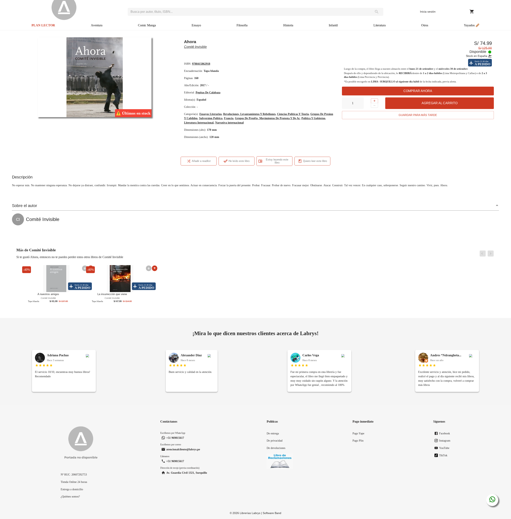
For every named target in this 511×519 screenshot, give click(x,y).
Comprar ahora (417, 91)
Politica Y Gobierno (313, 118)
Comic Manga (147, 25)
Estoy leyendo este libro (277, 161)
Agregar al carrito (440, 103)
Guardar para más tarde (418, 115)
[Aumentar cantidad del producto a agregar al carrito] (374, 100)
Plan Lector (43, 25)
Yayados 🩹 (471, 25)
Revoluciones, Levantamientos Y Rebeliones (249, 114)
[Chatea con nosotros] (492, 500)
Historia (288, 25)
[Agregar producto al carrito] (154, 268)
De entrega (273, 433)
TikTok (443, 455)
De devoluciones (276, 448)
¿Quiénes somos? (70, 496)
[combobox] (249, 12)
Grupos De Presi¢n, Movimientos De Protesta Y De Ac (267, 118)
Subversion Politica (210, 118)
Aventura (96, 25)
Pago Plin (358, 440)
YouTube (444, 448)
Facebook (444, 433)
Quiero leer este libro (315, 160)
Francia (228, 118)
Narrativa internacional (229, 122)
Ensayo (196, 25)
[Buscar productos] (376, 12)
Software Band (272, 513)
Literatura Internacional (199, 122)
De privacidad (274, 440)
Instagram (444, 440)
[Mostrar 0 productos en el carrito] (472, 12)
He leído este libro (239, 160)
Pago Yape (358, 433)
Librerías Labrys (250, 513)
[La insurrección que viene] (120, 278)
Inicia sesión (428, 11)
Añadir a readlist (201, 160)
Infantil (333, 25)
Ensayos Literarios (210, 114)
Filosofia (242, 25)
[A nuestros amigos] (56, 278)
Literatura (379, 25)
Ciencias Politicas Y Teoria (293, 114)
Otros (424, 25)
